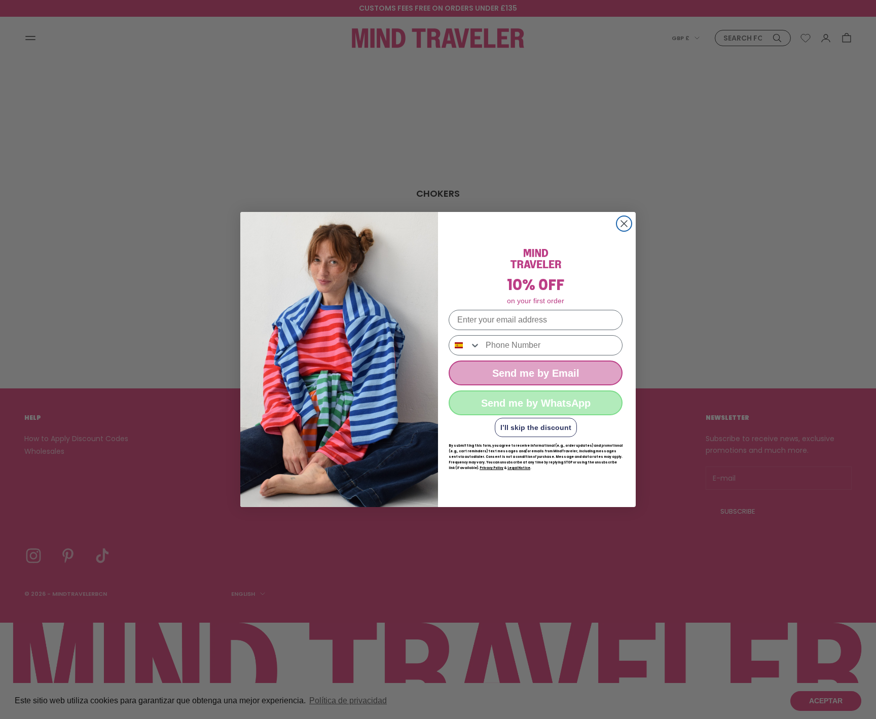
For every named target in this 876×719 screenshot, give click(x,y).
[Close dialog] (624, 223)
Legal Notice (518, 468)
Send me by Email (535, 373)
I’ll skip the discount (535, 427)
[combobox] (465, 345)
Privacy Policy (491, 468)
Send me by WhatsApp (536, 403)
